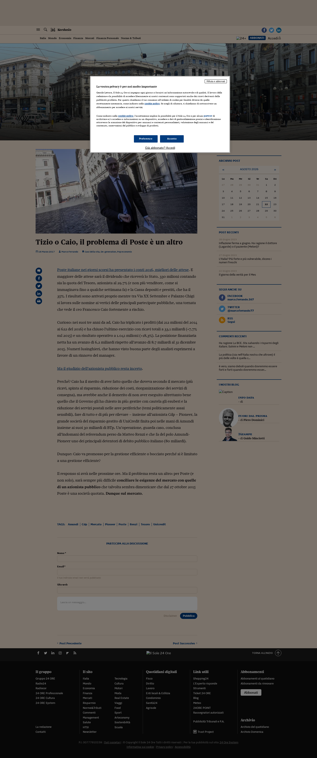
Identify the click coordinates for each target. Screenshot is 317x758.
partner (208, 116)
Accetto (172, 138)
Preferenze (145, 138)
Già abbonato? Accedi (160, 147)
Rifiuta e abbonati (216, 81)
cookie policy (152, 103)
